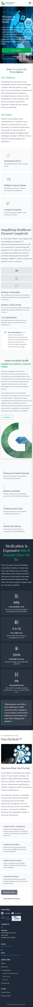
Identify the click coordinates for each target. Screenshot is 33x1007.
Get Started (16, 50)
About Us (4, 967)
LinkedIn (7, 913)
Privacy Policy (6, 996)
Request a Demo (9, 892)
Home (3, 963)
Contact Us (5, 983)
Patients (5, 980)
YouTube (18, 913)
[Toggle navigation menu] (30, 3)
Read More (7, 417)
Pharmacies (6, 976)
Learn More (16, 56)
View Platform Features (11, 899)
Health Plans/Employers (11, 973)
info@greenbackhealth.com (11, 955)
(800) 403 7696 (6, 946)
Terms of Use (5, 992)
